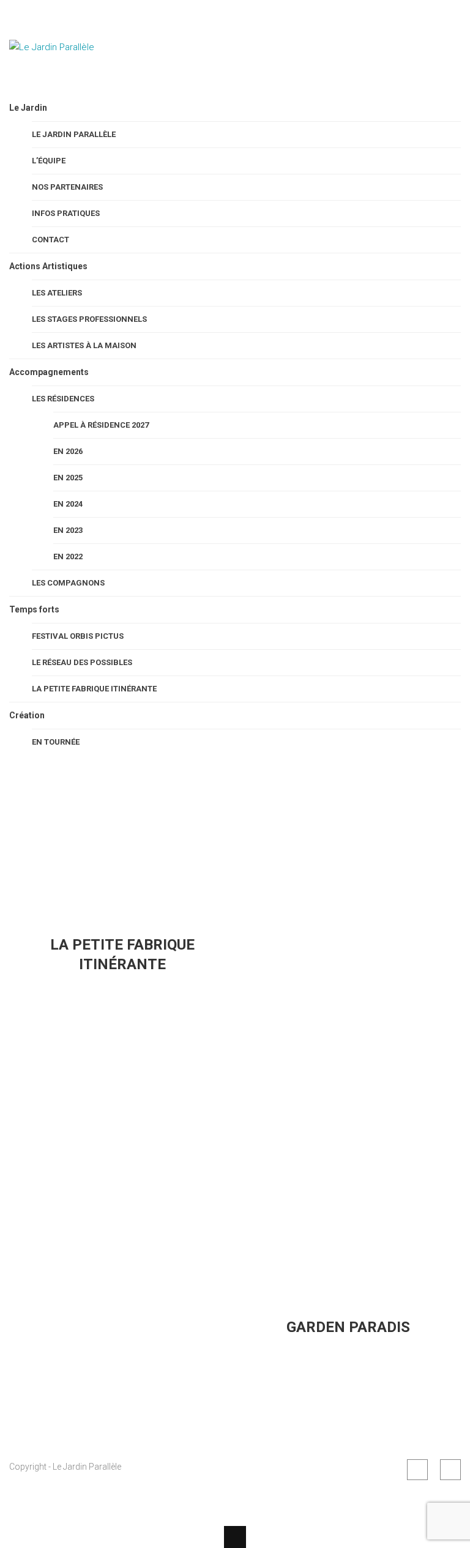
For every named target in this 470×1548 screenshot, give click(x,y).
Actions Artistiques (48, 266)
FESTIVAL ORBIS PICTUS (78, 636)
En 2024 (68, 503)
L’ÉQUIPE (48, 160)
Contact (50, 239)
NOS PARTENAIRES (67, 187)
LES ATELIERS (57, 292)
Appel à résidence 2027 (101, 425)
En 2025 (68, 477)
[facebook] (417, 1469)
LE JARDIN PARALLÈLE (74, 134)
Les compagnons (68, 582)
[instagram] (450, 1469)
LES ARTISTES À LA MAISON (84, 345)
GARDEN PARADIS (348, 1327)
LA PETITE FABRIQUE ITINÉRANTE (94, 688)
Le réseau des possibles (82, 662)
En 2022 (68, 556)
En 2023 (68, 530)
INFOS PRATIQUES (66, 213)
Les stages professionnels (89, 319)
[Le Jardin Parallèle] (70, 78)
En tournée (56, 741)
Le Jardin (28, 108)
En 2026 (68, 451)
